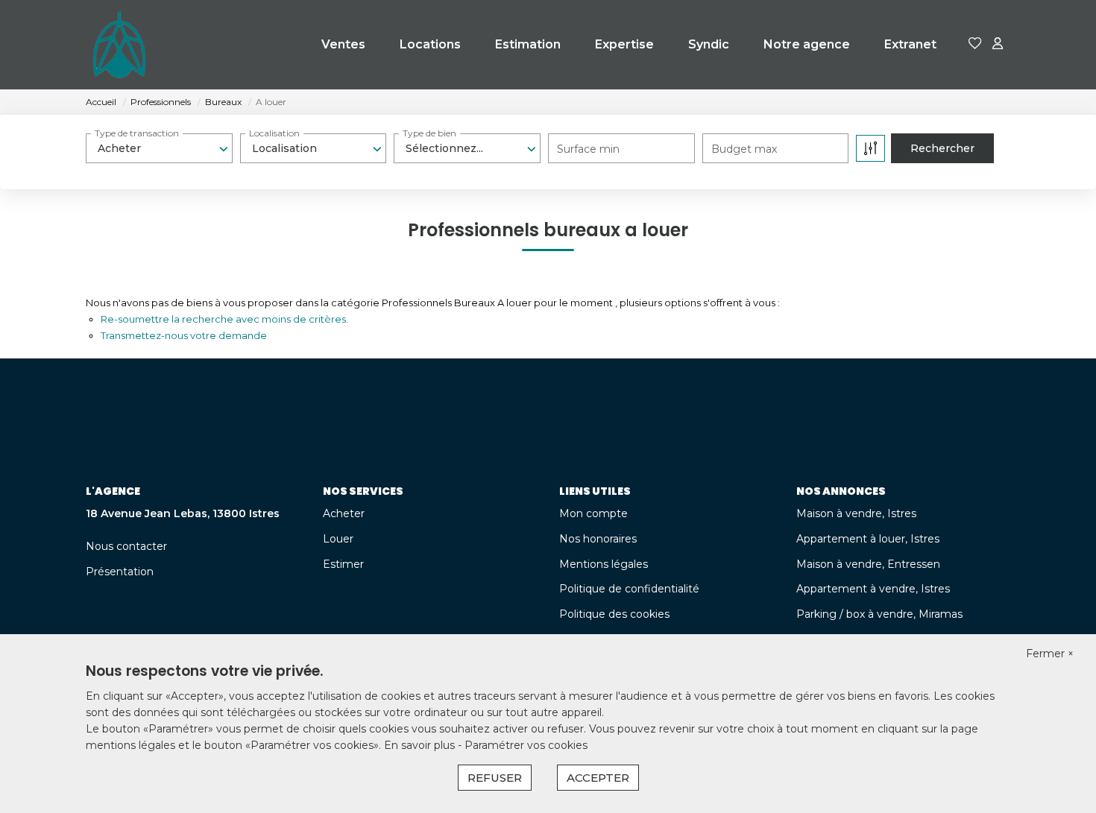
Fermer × (1050, 653)
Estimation (528, 44)
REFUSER (494, 778)
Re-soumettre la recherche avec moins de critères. (224, 319)
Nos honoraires (598, 538)
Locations (430, 44)
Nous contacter (126, 546)
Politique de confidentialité (629, 588)
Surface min (588, 149)
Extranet (910, 44)
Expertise (624, 44)
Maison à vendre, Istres (856, 513)
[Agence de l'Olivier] (119, 44)
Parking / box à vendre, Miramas (879, 614)
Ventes (343, 44)
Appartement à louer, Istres (867, 538)
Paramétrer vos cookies (526, 745)
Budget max (744, 149)
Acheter (344, 513)
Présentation (120, 571)
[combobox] (159, 148)
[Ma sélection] (975, 44)
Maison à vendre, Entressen (868, 564)
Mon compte (593, 513)
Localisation (274, 133)
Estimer (343, 564)
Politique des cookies (614, 614)
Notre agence (806, 44)
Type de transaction (137, 133)
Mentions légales (603, 564)
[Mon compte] (997, 44)
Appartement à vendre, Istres (873, 588)
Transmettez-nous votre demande (184, 335)
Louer (338, 538)
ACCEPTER (598, 778)
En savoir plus (421, 745)
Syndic (708, 44)
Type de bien (429, 133)
